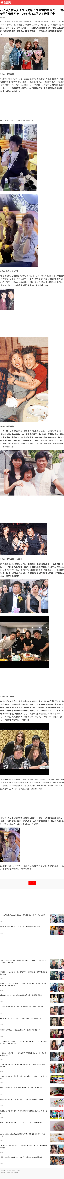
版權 (17, 1172)
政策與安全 (8, 1172)
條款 (12, 1172)
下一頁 (32, 882)
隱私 (15, 1172)
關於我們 (3, 1172)
